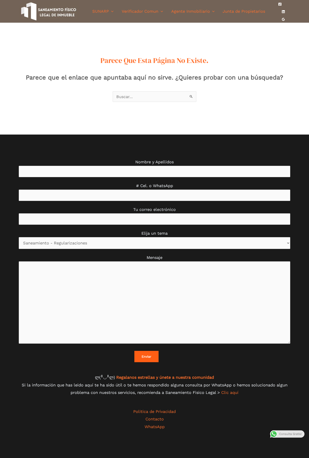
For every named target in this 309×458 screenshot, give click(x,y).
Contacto (154, 419)
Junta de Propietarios (244, 11)
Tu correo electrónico (154, 209)
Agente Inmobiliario (190, 11)
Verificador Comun (140, 11)
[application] (111, 11)
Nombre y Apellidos (154, 161)
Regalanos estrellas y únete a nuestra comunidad (165, 377)
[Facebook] (280, 4)
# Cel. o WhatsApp (154, 185)
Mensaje (154, 257)
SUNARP (100, 11)
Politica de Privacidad (154, 411)
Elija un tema (154, 233)
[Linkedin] (283, 11)
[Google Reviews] (283, 19)
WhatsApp (155, 426)
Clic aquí (229, 392)
